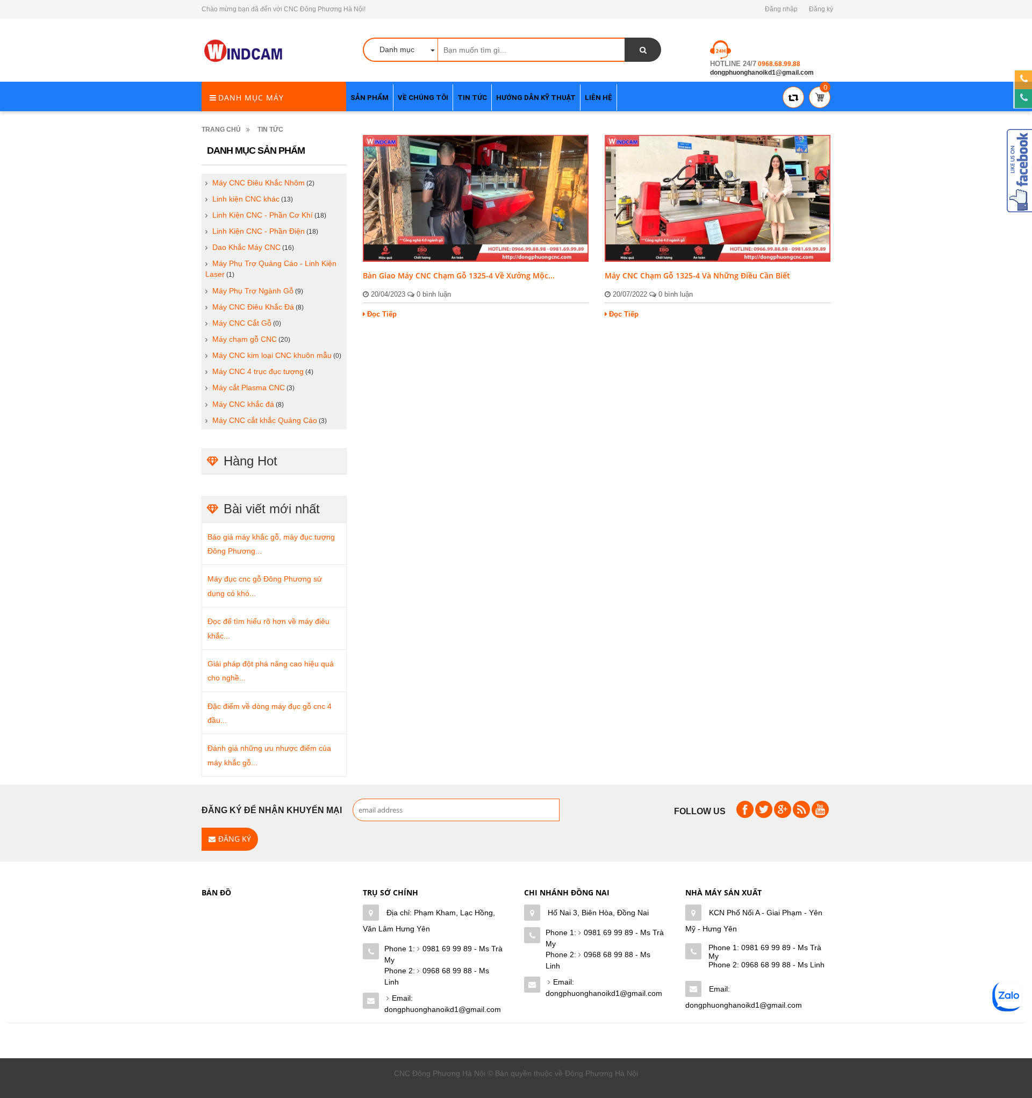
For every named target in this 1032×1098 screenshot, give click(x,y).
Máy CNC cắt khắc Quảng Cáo (264, 420)
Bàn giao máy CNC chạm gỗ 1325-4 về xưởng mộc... (459, 275)
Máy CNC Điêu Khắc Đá (253, 307)
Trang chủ (221, 129)
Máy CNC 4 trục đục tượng (258, 371)
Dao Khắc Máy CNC (246, 247)
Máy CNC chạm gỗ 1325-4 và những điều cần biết (697, 275)
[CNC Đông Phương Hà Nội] (245, 51)
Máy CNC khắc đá (243, 404)
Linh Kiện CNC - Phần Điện (258, 231)
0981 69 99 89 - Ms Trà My (443, 954)
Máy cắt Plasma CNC (248, 387)
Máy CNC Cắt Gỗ (241, 323)
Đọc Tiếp (382, 314)
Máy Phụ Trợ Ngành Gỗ (252, 290)
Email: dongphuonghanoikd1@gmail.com (442, 1004)
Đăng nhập (781, 9)
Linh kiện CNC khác (246, 199)
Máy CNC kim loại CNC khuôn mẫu (272, 355)
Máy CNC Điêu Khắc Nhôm (258, 182)
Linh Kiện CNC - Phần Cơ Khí (262, 215)
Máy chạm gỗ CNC (244, 339)
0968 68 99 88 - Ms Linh (436, 976)
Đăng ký (821, 9)
